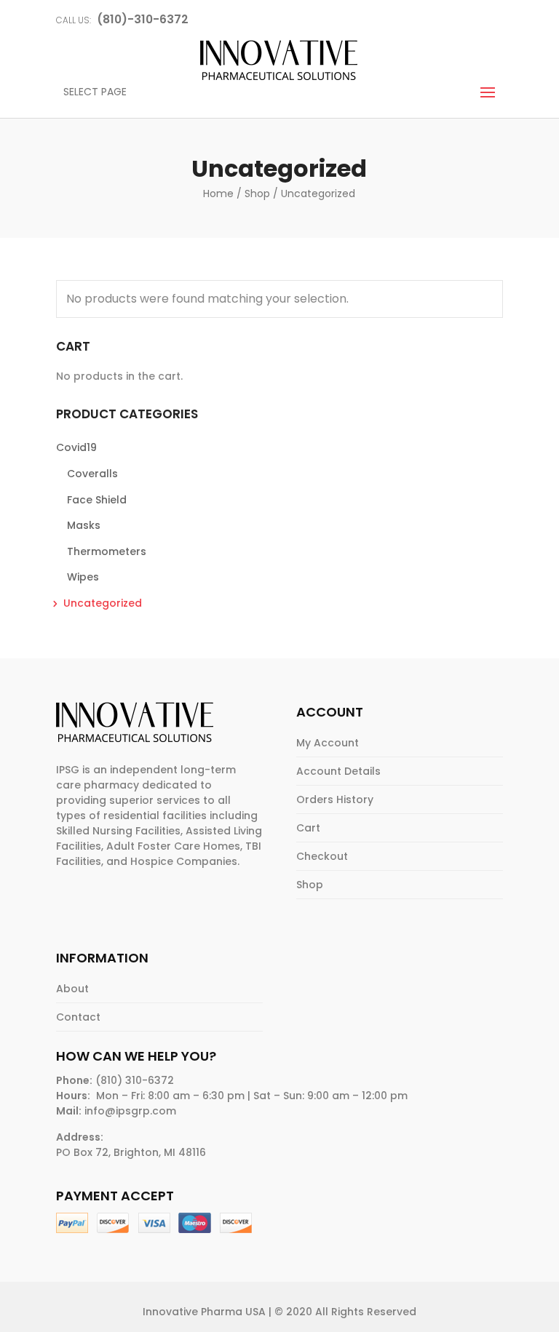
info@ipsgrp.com (130, 1111)
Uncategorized (102, 603)
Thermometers (106, 551)
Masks (83, 525)
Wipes (83, 577)
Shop (257, 193)
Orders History (334, 799)
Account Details (338, 771)
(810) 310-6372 (134, 1080)
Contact (78, 1017)
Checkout (322, 856)
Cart (308, 828)
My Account (327, 742)
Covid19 (76, 447)
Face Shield (97, 499)
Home (218, 193)
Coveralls (92, 473)
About (72, 988)
